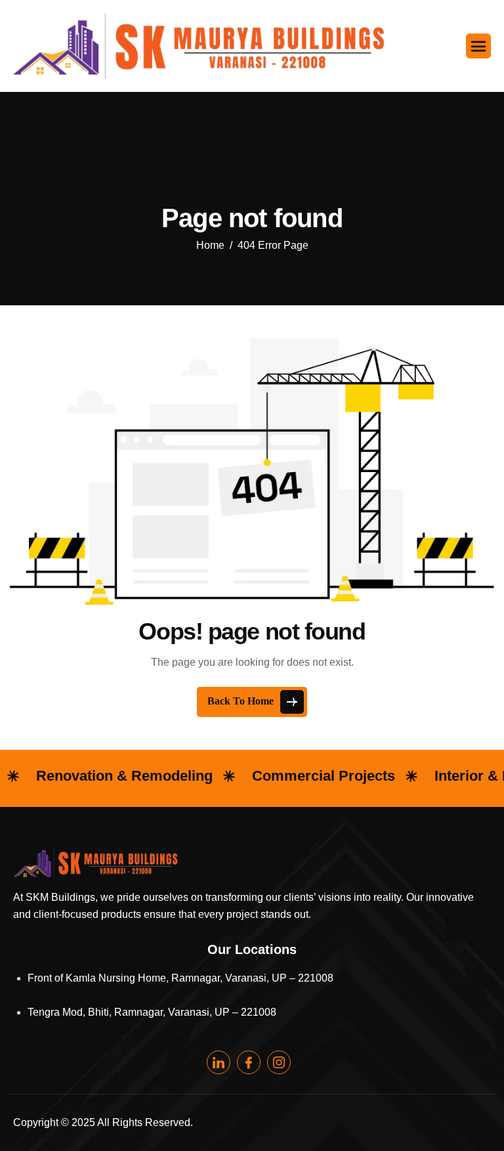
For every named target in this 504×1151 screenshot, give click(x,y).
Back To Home (241, 700)
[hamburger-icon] (478, 45)
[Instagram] (279, 1062)
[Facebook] (249, 1062)
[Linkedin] (218, 1062)
